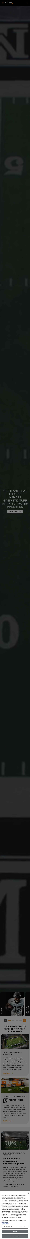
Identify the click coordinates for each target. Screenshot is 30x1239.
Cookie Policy (5, 1223)
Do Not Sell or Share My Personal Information (15, 1227)
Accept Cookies (15, 1236)
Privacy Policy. (5, 1222)
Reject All (15, 1231)
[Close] (28, 1193)
